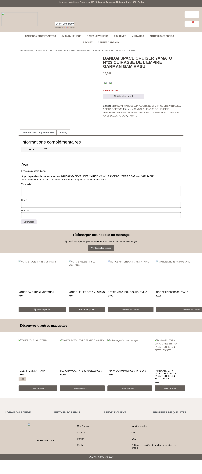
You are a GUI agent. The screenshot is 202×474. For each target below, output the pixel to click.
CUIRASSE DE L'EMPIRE (156, 109)
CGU (134, 432)
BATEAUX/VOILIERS (98, 36)
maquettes (132, 112)
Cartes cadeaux (108, 42)
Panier (80, 439)
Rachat (87, 42)
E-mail (25, 211)
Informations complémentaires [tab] (39, 132)
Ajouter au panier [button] (42, 309)
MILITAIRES (138, 36)
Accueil (23, 50)
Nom (24, 200)
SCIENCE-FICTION (113, 109)
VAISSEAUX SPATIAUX (115, 116)
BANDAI (44, 50)
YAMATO (132, 116)
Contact (81, 432)
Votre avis (26, 184)
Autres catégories (162, 36)
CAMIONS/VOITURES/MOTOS (40, 36)
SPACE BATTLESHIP (149, 112)
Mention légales (139, 426)
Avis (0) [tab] (63, 132)
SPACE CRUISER (170, 112)
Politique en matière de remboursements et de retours (154, 446)
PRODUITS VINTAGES (168, 106)
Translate (71, 27)
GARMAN (121, 112)
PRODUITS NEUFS (146, 106)
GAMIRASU (109, 112)
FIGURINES (120, 36)
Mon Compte (83, 426)
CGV (134, 439)
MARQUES (33, 50)
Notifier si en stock (123, 96)
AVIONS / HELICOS (71, 36)
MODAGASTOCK (46, 440)
